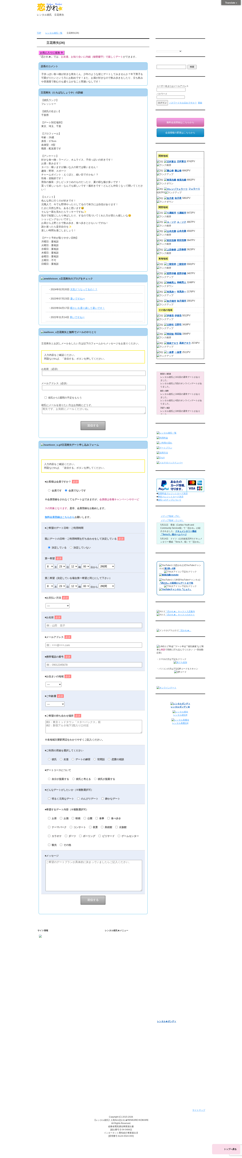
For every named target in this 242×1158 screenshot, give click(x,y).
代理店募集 (115, 1067)
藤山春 (178, 170)
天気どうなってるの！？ (83, 289)
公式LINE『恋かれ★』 (123, 1029)
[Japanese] (183, 48)
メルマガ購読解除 (168, 964)
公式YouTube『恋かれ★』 (125, 1015)
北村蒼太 (181, 161)
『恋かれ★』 (185, 630)
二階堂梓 (181, 264)
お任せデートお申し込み (169, 980)
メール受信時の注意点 (120, 1058)
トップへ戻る (230, 1149)
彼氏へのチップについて (169, 500)
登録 (200, 103)
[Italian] (165, 48)
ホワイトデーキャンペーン (170, 1003)
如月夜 (178, 198)
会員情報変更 (166, 947)
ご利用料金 (115, 981)
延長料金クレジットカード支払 (124, 1086)
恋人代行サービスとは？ (124, 952)
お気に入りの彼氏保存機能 (125, 1006)
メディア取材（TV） (170, 516)
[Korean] (179, 48)
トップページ (49, 25)
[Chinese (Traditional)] (176, 48)
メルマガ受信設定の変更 (172, 959)
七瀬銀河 (181, 212)
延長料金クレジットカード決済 (173, 493)
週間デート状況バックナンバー (172, 975)
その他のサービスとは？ (124, 957)
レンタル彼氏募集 (142, 25)
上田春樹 (181, 249)
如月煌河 (181, 300)
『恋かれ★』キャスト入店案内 (180, 611)
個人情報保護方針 (118, 1049)
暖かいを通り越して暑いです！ (87, 308)
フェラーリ (194, 188)
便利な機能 (115, 991)
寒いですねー (77, 317)
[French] (161, 48)
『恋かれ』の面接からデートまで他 (176, 583)
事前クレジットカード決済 (170, 496)
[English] (158, 48)
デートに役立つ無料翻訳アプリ (127, 1010)
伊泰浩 (178, 315)
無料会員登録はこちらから (60, 517)
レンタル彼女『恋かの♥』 (169, 1012)
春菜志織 (181, 179)
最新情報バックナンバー (169, 970)
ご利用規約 (115, 1044)
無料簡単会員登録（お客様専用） (173, 937)
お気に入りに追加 (50, 52)
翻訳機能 (117, 996)
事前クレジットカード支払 (122, 1081)
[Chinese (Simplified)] (172, 48)
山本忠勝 (181, 231)
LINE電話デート (165, 989)
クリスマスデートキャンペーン (172, 1007)
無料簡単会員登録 (72, 25)
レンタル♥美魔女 (165, 1017)
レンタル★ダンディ (166, 1021)
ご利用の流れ (116, 972)
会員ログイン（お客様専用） (174, 943)
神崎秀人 (181, 282)
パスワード (162, 94)
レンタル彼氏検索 (118, 968)
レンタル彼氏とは (118, 942)
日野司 (178, 324)
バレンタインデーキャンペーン (172, 998)
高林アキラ (185, 343)
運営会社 (114, 1076)
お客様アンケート (165, 993)
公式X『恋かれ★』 (122, 1024)
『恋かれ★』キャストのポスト (180, 614)
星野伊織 (181, 273)
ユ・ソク (181, 222)
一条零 (178, 352)
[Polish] (168, 48)
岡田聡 (178, 333)
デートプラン (116, 977)
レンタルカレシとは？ (123, 947)
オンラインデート (165, 984)
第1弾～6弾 (169, 568)
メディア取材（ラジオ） (172, 520)
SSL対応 (114, 1053)
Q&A (112, 986)
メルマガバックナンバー (169, 954)
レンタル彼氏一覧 (119, 25)
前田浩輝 (181, 240)
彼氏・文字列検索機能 (123, 1001)
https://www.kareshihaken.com (53, 941)
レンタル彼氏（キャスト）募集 (124, 1063)
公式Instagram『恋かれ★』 (126, 1019)
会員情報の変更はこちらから (180, 132)
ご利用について (95, 25)
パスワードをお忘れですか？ (183, 103)
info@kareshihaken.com (50, 948)
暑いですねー (77, 298)
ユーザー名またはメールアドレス (172, 86)
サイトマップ (198, 1110)
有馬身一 (181, 291)
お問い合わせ (165, 25)
